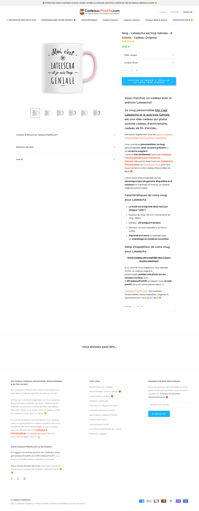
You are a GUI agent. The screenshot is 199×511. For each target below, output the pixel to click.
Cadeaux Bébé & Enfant (156, 20)
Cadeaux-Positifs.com (136, 290)
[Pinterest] (141, 306)
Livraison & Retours (98, 400)
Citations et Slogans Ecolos (103, 405)
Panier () (187, 12)
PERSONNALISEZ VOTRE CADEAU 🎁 (59, 20)
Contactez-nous (152, 164)
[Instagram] (18, 478)
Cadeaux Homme (132, 20)
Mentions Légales (98, 433)
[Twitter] (138, 306)
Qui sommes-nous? (99, 424)
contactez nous (38, 433)
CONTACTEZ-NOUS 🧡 (183, 20)
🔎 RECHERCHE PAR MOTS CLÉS (21, 20)
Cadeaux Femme (110, 20)
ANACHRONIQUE (89, 20)
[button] (128, 41)
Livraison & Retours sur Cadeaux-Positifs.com (37, 135)
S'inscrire (159, 414)
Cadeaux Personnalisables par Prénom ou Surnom (148, 158)
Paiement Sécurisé (24, 147)
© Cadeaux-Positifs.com (21, 500)
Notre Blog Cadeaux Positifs (103, 415)
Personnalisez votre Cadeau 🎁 (105, 391)
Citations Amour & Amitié (102, 410)
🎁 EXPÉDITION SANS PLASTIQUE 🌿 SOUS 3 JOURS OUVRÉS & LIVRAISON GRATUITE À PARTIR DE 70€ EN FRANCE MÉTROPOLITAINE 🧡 (99, 3)
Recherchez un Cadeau (101, 386)
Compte (163, 12)
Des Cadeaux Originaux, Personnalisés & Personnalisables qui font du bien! (48, 503)
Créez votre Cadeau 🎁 (101, 396)
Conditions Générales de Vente (105, 429)
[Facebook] (134, 306)
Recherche (174, 12)
